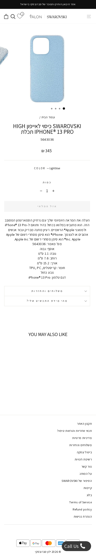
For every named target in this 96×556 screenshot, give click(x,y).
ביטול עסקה (84, 452)
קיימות (87, 488)
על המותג (86, 474)
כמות (47, 182)
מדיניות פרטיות (82, 438)
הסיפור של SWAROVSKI (77, 481)
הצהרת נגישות (83, 516)
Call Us (72, 546)
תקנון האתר (84, 423)
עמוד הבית (48, 117)
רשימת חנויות (83, 459)
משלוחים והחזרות (47, 291)
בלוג (89, 495)
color (47, 168)
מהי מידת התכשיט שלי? (47, 301)
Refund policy (82, 509)
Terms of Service (80, 502)
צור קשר (86, 466)
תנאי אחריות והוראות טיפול (74, 431)
